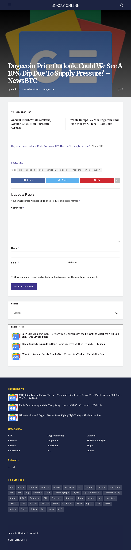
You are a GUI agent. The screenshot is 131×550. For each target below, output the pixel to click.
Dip (20, 169)
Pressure (76, 169)
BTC (20, 492)
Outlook (64, 169)
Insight (91, 498)
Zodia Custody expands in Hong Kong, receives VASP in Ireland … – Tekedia (63, 344)
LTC (23, 503)
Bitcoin (12, 445)
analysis (45, 487)
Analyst (57, 487)
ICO (49, 450)
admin (14, 89)
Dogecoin (49, 89)
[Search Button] (116, 313)
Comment (17, 207)
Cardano (37, 492)
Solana (13, 509)
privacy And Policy (16, 533)
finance (69, 498)
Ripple (90, 445)
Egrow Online (21, 539)
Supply (97, 169)
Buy (27, 492)
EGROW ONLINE (65, 5)
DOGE (23, 498)
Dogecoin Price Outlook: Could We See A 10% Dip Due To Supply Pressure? (50, 146)
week (51, 509)
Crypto (76, 492)
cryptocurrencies (92, 492)
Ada (11, 487)
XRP (60, 509)
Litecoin (91, 435)
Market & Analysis (96, 440)
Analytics (69, 487)
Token (34, 509)
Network (45, 503)
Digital (13, 498)
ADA (10, 435)
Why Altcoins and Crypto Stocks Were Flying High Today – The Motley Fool (63, 354)
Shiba (107, 503)
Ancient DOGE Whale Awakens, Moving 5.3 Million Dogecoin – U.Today (31, 124)
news (55, 503)
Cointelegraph (62, 492)
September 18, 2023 (31, 89)
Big (79, 487)
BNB (12, 492)
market (33, 503)
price (87, 169)
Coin (48, 492)
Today (24, 509)
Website (72, 262)
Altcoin (21, 487)
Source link (17, 162)
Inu (100, 498)
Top (43, 509)
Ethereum (52, 445)
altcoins (33, 487)
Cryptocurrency (55, 435)
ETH (46, 498)
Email (15, 262)
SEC (98, 503)
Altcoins (12, 440)
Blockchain (14, 450)
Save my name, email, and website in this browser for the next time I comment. (56, 277)
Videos (90, 450)
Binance (89, 487)
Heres (80, 498)
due (41, 169)
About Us (34, 533)
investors (110, 498)
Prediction (67, 503)
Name (15, 248)
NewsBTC (51, 169)
